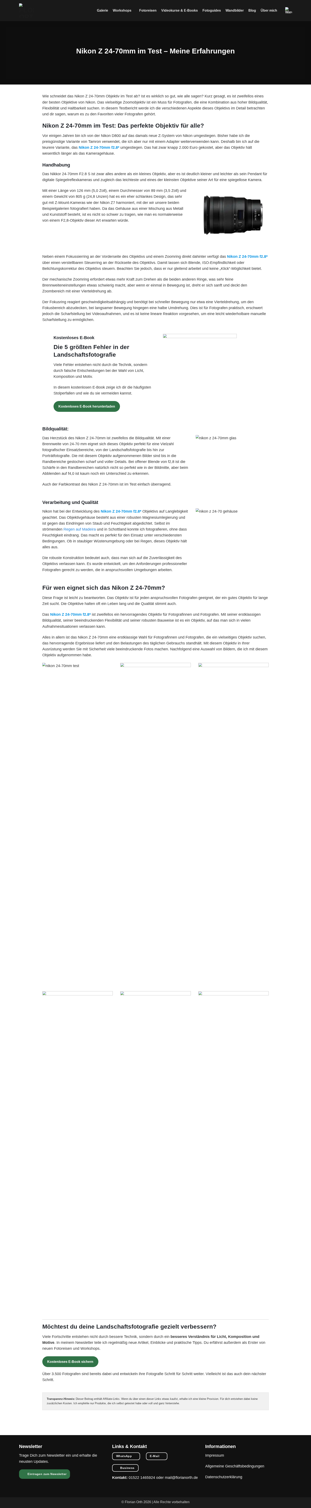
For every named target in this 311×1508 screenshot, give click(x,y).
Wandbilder (235, 10)
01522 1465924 (142, 1477)
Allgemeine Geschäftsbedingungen (234, 1466)
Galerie (102, 10)
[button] (288, 10)
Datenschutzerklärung (223, 1477)
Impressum (214, 1455)
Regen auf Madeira (79, 529)
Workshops (122, 10)
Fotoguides (211, 10)
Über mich (269, 10)
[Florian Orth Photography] (26, 10)
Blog (252, 10)
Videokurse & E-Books (179, 10)
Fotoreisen (148, 10)
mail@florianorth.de (181, 1477)
